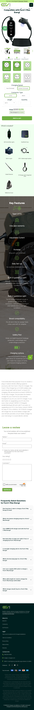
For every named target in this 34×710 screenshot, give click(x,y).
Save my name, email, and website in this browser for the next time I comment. (16, 451)
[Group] (14, 665)
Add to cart (17, 118)
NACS (23, 95)
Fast (10, 88)
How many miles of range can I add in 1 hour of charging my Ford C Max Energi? (15, 539)
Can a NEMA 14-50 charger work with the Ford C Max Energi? (16, 529)
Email (4, 443)
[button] (32, 51)
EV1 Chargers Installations (13, 705)
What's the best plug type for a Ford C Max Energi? (15, 559)
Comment (6, 463)
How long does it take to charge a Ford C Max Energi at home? (16, 509)
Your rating (6, 456)
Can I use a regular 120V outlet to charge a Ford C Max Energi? (15, 569)
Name (4, 437)
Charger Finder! (23, 1)
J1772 (10, 95)
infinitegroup (24, 706)
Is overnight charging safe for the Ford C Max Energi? (15, 549)
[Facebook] (17, 665)
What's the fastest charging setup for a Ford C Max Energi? (16, 519)
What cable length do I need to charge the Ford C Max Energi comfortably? (15, 579)
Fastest (23, 88)
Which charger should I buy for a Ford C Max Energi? (15, 589)
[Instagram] (12, 665)
